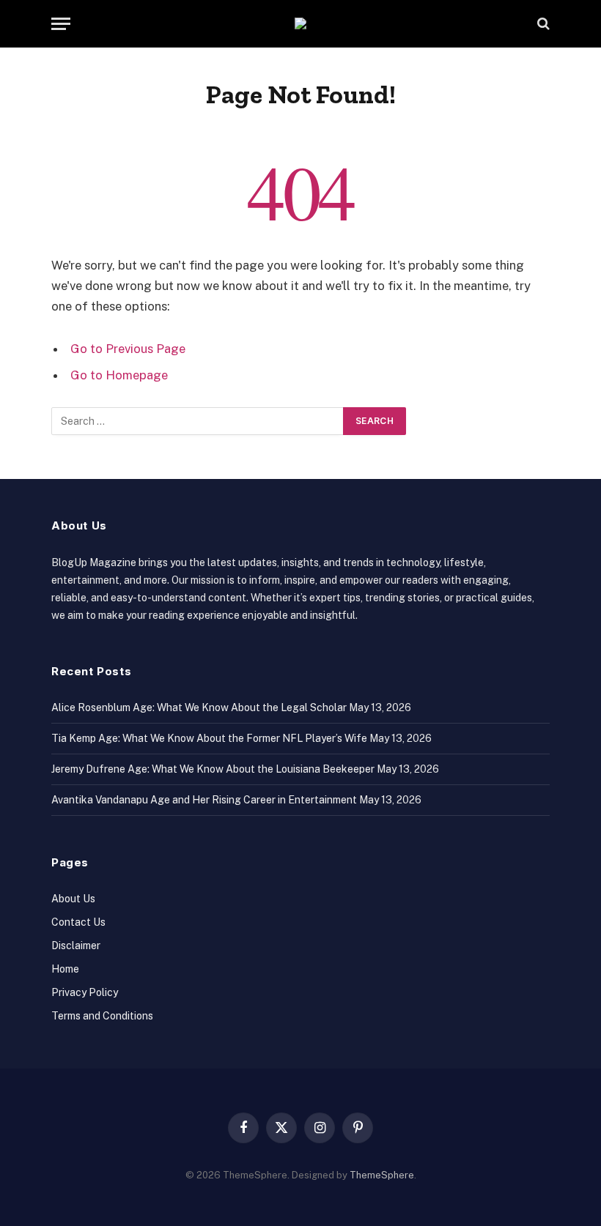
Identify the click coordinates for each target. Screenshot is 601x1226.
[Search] (542, 23)
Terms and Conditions (102, 1016)
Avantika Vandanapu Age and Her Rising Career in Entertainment (204, 800)
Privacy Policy (84, 992)
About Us (73, 898)
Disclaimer (75, 945)
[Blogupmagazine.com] (300, 23)
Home (65, 969)
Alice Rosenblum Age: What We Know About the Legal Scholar (199, 707)
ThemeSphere (382, 1175)
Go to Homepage (119, 375)
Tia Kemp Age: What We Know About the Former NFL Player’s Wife (209, 738)
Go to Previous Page (127, 348)
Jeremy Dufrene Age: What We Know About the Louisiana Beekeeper (213, 769)
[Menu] (60, 23)
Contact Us (78, 922)
